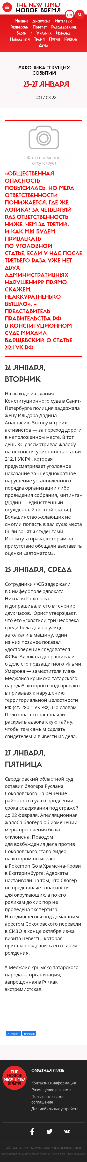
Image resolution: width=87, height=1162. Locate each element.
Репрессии (19, 27)
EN (69, 15)
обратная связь (47, 1070)
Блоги (21, 33)
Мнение (21, 21)
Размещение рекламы (51, 1089)
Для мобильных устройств (55, 1108)
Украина (43, 33)
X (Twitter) (13, 1033)
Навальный (20, 39)
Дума (43, 45)
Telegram (29, 1033)
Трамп (39, 39)
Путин (54, 39)
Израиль (63, 33)
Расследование (64, 27)
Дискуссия (41, 21)
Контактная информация (53, 1083)
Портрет (40, 27)
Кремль (70, 39)
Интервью (63, 21)
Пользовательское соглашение (48, 1099)
